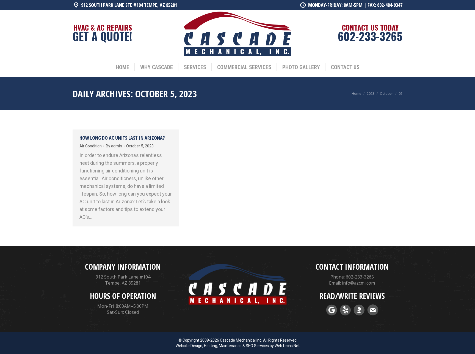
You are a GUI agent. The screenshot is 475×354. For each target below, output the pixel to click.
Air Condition (90, 146)
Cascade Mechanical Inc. (241, 340)
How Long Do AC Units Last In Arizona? (122, 137)
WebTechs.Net (287, 346)
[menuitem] (122, 67)
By (114, 146)
